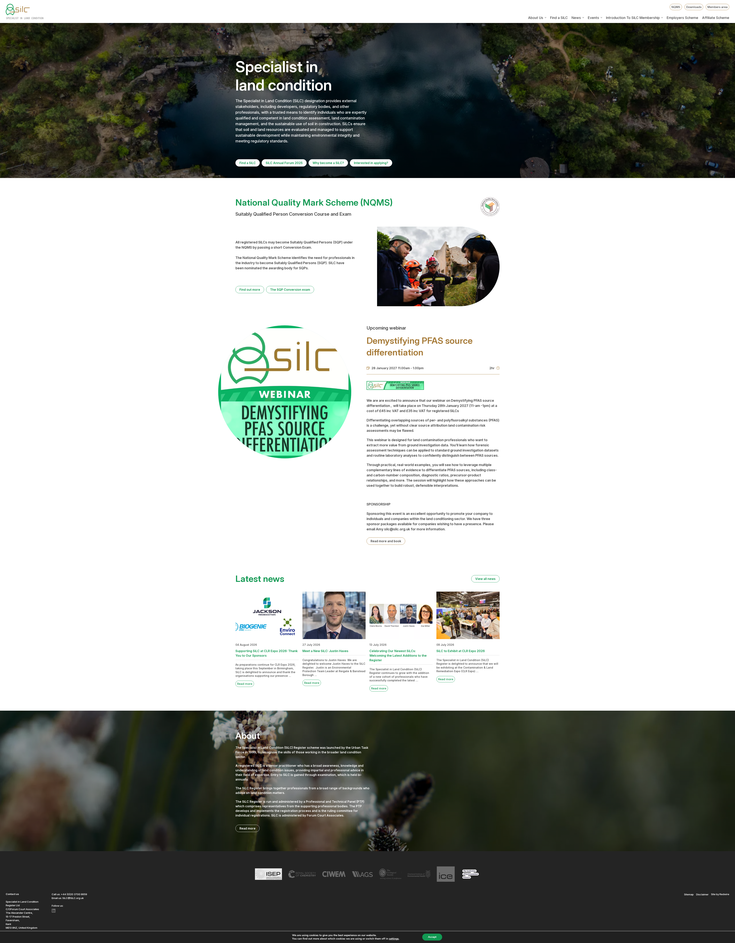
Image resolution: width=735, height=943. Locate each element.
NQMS (675, 7)
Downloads (694, 7)
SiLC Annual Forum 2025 (284, 163)
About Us (535, 18)
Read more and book (386, 541)
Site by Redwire (720, 894)
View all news (485, 579)
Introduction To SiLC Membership (633, 18)
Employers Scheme (682, 18)
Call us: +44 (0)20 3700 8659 (69, 894)
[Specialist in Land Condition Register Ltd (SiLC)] (24, 11)
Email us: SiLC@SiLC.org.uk (68, 898)
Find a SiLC (559, 18)
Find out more (249, 289)
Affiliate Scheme (715, 18)
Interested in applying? (371, 163)
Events (593, 18)
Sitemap (689, 894)
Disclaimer (702, 894)
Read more (244, 684)
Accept (432, 937)
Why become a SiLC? (328, 163)
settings (394, 939)
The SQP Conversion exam (290, 289)
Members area (717, 7)
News (576, 18)
